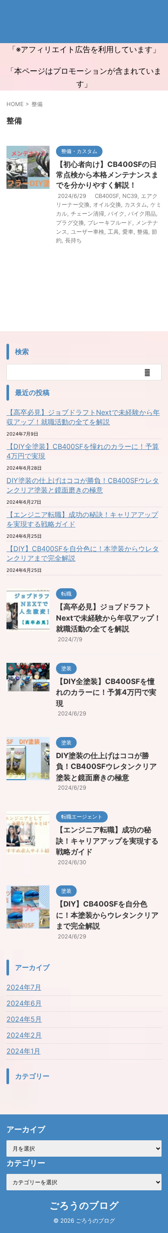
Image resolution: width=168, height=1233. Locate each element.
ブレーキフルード (109, 222)
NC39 (129, 195)
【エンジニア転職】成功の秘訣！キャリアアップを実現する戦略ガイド (82, 519)
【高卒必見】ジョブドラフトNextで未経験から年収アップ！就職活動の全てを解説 (83, 417)
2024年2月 (24, 1035)
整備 (142, 231)
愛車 (128, 231)
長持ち (73, 240)
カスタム (135, 204)
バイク (116, 213)
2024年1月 (23, 1051)
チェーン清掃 (87, 213)
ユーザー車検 (87, 231)
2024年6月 (24, 1003)
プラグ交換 (70, 222)
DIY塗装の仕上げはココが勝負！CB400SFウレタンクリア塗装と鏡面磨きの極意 (82, 485)
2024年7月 (23, 987)
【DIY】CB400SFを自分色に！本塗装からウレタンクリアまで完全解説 (82, 553)
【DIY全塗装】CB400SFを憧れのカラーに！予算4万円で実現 (82, 451)
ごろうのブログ (84, 1205)
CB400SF (107, 195)
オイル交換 (107, 204)
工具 (113, 231)
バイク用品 (142, 213)
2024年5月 (24, 1019)
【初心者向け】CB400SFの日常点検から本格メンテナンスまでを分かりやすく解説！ (107, 174)
